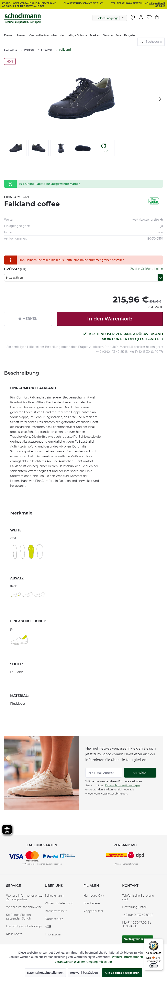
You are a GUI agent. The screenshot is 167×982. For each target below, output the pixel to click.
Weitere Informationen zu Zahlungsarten (24, 897)
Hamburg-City (94, 895)
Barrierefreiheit (56, 911)
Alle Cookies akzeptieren (122, 973)
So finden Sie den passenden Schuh (18, 916)
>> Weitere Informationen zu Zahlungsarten (42, 864)
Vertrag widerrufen (137, 939)
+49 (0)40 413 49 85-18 (157, 5)
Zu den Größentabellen (146, 269)
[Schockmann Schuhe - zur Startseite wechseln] (22, 18)
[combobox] (83, 277)
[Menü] (160, 940)
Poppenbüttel (93, 911)
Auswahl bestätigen (84, 972)
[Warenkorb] (159, 17)
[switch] (153, 965)
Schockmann (54, 895)
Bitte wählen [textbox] (14, 277)
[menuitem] (132, 18)
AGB (48, 926)
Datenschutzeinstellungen (45, 972)
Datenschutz (54, 919)
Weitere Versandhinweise (24, 907)
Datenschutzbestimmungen (122, 785)
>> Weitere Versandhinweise (125, 864)
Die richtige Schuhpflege (24, 926)
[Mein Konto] (140, 17)
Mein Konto (14, 934)
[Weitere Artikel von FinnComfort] (154, 201)
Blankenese (92, 903)
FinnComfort (17, 197)
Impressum (53, 934)
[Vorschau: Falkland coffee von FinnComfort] (16, 148)
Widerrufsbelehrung (59, 903)
